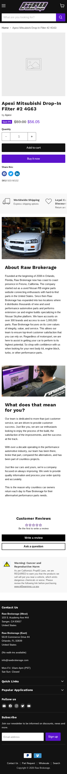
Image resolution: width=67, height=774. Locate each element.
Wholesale (44, 763)
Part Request (28, 763)
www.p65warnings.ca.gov (26, 586)
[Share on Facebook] (4, 173)
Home (5, 27)
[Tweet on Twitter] (10, 173)
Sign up (53, 736)
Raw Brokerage (22, 280)
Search (56, 763)
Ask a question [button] (33, 546)
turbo (8, 352)
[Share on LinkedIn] (17, 173)
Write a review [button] (34, 537)
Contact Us (12, 763)
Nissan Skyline (13, 316)
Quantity (6, 129)
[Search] (60, 17)
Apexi (8, 114)
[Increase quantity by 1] (32, 136)
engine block (52, 348)
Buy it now (33, 158)
